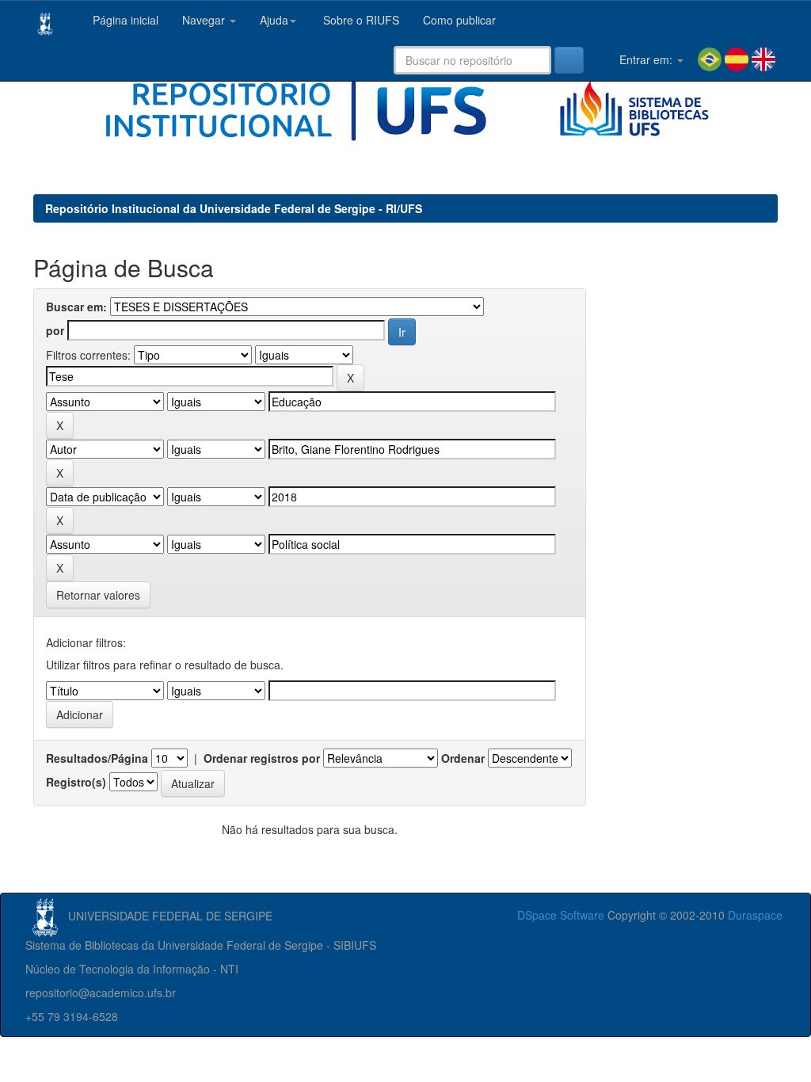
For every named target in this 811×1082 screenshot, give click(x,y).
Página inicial (123, 20)
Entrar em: (646, 59)
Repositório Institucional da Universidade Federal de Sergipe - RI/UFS (233, 208)
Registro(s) (76, 782)
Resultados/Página (97, 758)
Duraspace (755, 915)
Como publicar (459, 20)
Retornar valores (98, 595)
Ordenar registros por (262, 758)
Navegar (205, 20)
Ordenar (463, 758)
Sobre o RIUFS (359, 20)
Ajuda (274, 20)
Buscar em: (76, 306)
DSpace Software (560, 915)
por (55, 330)
